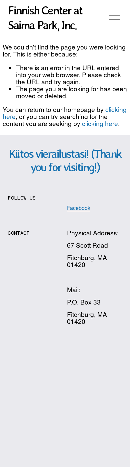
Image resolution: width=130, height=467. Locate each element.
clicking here (100, 123)
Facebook (78, 208)
